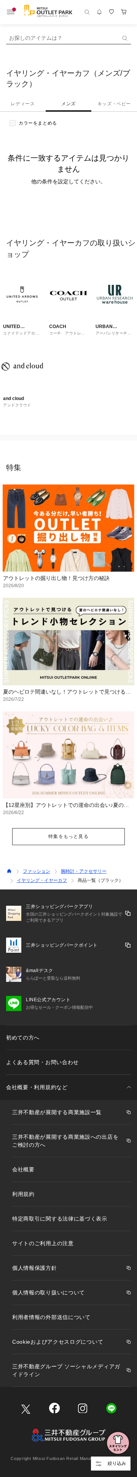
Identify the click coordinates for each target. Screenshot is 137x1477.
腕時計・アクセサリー (84, 871)
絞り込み (117, 1463)
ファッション (36, 871)
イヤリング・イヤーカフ (42, 880)
